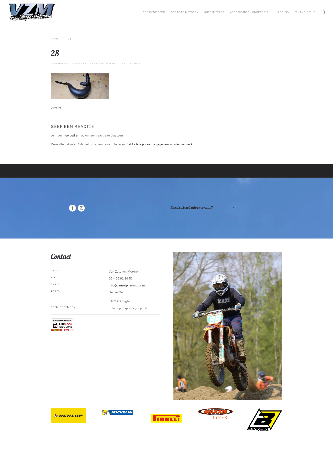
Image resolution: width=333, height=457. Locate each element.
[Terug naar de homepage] (32, 12)
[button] (323, 12)
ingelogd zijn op (73, 135)
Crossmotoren (154, 12)
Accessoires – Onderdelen (250, 12)
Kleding (283, 12)
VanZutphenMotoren (95, 63)
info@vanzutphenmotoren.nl (128, 285)
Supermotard (214, 12)
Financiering (305, 12)
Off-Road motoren (184, 12)
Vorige (57, 108)
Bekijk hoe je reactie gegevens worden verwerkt (160, 144)
